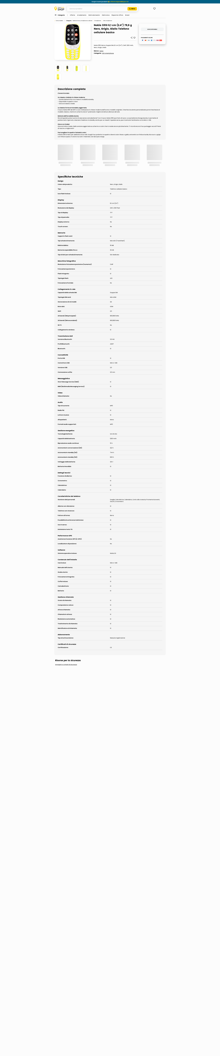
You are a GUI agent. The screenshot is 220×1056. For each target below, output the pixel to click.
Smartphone (97, 20)
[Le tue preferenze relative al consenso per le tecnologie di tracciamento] (217, 1053)
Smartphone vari (78, 655)
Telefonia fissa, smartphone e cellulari (82, 20)
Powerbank (61, 655)
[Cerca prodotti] (132, 9)
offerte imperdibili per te (119, 2)
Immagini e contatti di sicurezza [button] (66, 641)
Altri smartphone (107, 20)
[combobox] (102, 8)
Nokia (101, 51)
